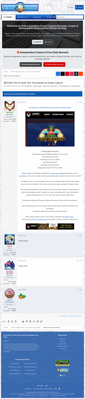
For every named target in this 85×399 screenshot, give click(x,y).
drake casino (37, 86)
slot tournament (75, 86)
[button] (14, 17)
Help (55, 388)
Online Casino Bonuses (30, 367)
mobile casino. (69, 217)
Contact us (28, 388)
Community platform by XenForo (42, 392)
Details (72, 394)
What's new (23, 17)
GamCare (62, 341)
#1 (81, 102)
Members (38, 17)
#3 (81, 260)
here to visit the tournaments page (37, 219)
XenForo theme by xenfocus (58, 395)
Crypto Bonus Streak (30, 363)
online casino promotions (50, 86)
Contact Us (62, 348)
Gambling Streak (15, 370)
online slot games (64, 86)
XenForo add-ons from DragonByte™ (36, 394)
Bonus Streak (15, 363)
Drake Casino (26, 173)
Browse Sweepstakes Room (31, 64)
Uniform (41, 385)
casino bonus (28, 86)
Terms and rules (37, 388)
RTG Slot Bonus (30, 370)
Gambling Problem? (62, 346)
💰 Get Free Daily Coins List (54, 64)
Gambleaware (62, 344)
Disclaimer (62, 339)
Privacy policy (48, 388)
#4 (81, 289)
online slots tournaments (59, 173)
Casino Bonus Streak (15, 367)
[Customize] (47, 385)
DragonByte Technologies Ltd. (61, 394)
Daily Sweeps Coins (15, 373)
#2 (81, 235)
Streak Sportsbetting (30, 373)
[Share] (78, 102)
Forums (9, 17)
